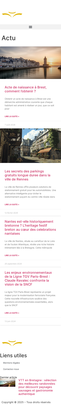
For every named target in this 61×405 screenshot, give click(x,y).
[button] (30, 26)
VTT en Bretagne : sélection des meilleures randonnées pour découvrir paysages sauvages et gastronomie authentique (37, 387)
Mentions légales (11, 363)
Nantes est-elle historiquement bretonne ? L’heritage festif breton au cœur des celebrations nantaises (30, 227)
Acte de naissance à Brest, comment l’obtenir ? (26, 89)
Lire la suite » (12, 116)
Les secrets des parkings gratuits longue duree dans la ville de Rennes (27, 175)
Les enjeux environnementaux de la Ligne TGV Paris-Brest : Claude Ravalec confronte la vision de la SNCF (28, 278)
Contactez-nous (11, 369)
